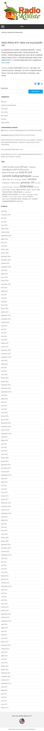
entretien (32, 179)
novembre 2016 (6, 506)
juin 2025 (4, 218)
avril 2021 (4, 336)
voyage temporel (8, 201)
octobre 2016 (5, 510)
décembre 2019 (6, 385)
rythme (36, 194)
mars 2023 (4, 277)
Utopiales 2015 (26, 199)
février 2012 (4, 666)
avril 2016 (4, 530)
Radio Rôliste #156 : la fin (15, 149)
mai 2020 (4, 371)
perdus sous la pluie (20, 73)
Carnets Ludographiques (8, 105)
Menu (22, 26)
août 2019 (4, 395)
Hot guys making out (7, 187)
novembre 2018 (6, 426)
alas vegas (33, 68)
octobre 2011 (5, 680)
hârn (27, 70)
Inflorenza (16, 187)
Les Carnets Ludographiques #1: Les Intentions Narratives (24, 130)
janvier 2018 (4, 461)
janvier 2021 (4, 346)
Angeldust (32, 167)
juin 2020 (4, 367)
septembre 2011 (6, 683)
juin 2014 (4, 593)
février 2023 (4, 280)
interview (26, 186)
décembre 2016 (6, 503)
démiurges (18, 70)
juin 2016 (4, 523)
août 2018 (4, 437)
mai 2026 (4, 211)
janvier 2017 (4, 499)
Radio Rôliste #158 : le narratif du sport (23, 135)
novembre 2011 (6, 676)
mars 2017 (4, 492)
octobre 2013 (5, 617)
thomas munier (15, 199)
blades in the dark (8, 172)
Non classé (4, 115)
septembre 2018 (6, 433)
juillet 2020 (4, 364)
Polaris (24, 194)
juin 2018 (4, 444)
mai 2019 (4, 405)
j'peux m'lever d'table (8, 189)
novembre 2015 (6, 548)
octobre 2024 (5, 232)
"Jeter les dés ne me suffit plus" (15, 167)
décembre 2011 (6, 673)
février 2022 (4, 308)
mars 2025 (4, 225)
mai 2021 (4, 332)
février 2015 (4, 576)
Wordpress (31, 729)
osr (24, 192)
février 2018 (4, 457)
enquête (24, 179)
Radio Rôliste (18, 68)
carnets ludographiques (17, 175)
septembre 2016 (6, 513)
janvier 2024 (4, 253)
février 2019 (4, 416)
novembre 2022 (6, 284)
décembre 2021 (6, 315)
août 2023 (4, 270)
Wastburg (19, 201)
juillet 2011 (4, 690)
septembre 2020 (6, 357)
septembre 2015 (6, 555)
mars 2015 (4, 572)
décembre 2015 (6, 544)
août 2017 (4, 478)
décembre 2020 (6, 350)
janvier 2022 (4, 312)
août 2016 (4, 516)
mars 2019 (4, 412)
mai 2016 (4, 527)
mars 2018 (4, 454)
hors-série (37, 183)
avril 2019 (4, 409)
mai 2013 (4, 631)
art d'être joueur (23, 170)
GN (24, 70)
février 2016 (4, 537)
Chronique (4, 108)
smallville (5, 196)
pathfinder (28, 192)
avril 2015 (4, 569)
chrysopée (35, 176)
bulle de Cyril (25, 172)
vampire (35, 199)
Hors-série (4, 112)
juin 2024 (4, 242)
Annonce (3, 101)
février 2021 (4, 343)
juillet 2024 (4, 239)
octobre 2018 (5, 430)
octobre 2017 (5, 471)
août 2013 (4, 624)
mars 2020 (4, 374)
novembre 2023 (6, 260)
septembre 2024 (6, 235)
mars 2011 (4, 704)
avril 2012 (4, 659)
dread (12, 179)
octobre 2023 (5, 263)
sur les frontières (28, 196)
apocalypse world (9, 169)
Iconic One (11, 729)
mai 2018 (4, 447)
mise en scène (36, 189)
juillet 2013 (4, 628)
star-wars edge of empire (15, 196)
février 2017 (4, 496)
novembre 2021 (6, 319)
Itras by (36, 187)
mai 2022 (4, 298)
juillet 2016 (4, 520)
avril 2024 (4, 246)
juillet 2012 (4, 655)
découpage (18, 179)
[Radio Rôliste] (22, 20)
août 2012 (4, 652)
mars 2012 (4, 662)
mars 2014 (4, 603)
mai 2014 (4, 596)
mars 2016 (4, 534)
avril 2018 (4, 450)
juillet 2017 (4, 482)
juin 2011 (4, 694)
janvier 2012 (4, 669)
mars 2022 (4, 305)
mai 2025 (4, 221)
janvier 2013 (4, 641)
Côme (3, 149)
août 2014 (4, 589)
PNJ (20, 194)
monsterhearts (7, 192)
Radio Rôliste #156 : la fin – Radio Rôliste (13, 154)
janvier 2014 (4, 610)
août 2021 (4, 325)
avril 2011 (4, 701)
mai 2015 (4, 565)
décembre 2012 (6, 645)
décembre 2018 (6, 423)
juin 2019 (4, 402)
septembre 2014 (6, 586)
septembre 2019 (6, 392)
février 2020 (4, 378)
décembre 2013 (6, 614)
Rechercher (4, 88)
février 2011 (4, 707)
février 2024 (4, 249)
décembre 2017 (6, 464)
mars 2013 (4, 638)
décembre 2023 (6, 256)
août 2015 (4, 558)
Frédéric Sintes (15, 183)
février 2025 (4, 228)
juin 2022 (4, 294)
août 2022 (4, 287)
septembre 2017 (6, 475)
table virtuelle (6, 199)
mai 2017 (4, 485)
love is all (10, 73)
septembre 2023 (6, 267)
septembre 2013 (6, 621)
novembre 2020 (6, 353)
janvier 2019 (4, 419)
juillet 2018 (4, 440)
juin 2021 (4, 329)
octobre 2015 (5, 551)
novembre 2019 (6, 388)
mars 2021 (4, 339)
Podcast (10, 68)
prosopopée (31, 73)
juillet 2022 (4, 291)
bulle (16, 172)
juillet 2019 (4, 398)
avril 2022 (4, 301)
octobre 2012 (5, 648)
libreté (29, 189)
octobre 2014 (5, 582)
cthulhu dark (6, 179)
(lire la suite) (5, 62)
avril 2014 (4, 600)
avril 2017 (4, 489)
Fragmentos (6, 183)
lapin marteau (21, 189)
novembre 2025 (6, 214)
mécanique (17, 192)
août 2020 (4, 360)
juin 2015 (4, 562)
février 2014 (4, 607)
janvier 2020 (4, 381)
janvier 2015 (4, 579)
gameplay (25, 182)
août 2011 (4, 687)
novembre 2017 (6, 468)
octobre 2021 (5, 322)
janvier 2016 (4, 541)
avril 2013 (4, 634)
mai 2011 (4, 697)
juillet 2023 (4, 274)
